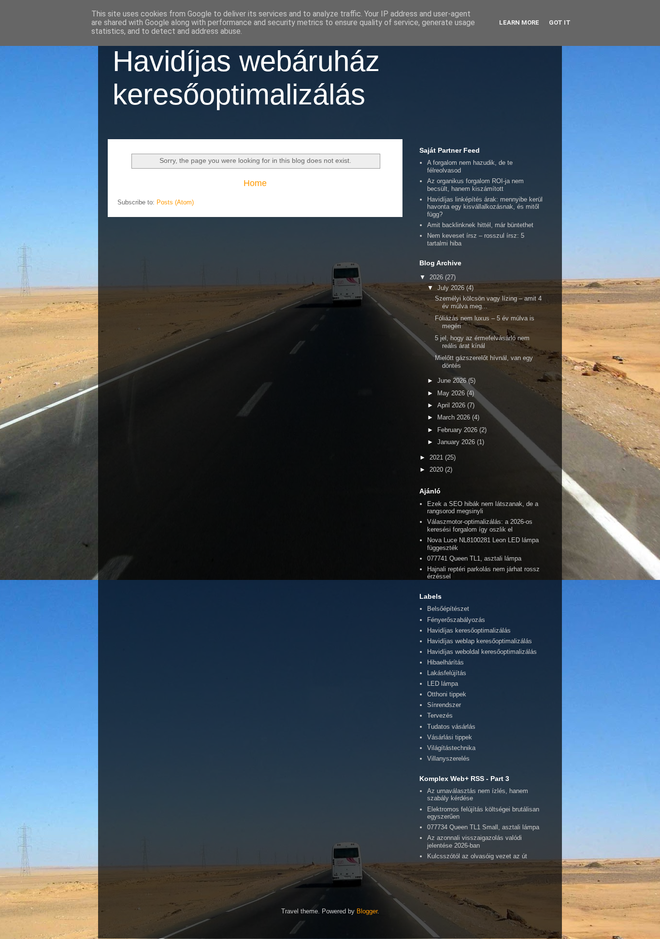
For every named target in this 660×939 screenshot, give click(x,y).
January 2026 (457, 442)
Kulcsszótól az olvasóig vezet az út (477, 856)
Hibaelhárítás (445, 662)
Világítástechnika (451, 747)
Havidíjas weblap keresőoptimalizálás (479, 641)
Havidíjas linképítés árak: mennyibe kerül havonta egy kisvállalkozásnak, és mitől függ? (485, 207)
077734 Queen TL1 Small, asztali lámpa (483, 827)
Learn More (519, 22)
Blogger (367, 911)
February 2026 (458, 429)
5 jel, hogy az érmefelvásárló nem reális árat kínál (482, 341)
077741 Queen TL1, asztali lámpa (474, 558)
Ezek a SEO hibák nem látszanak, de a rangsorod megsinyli (482, 507)
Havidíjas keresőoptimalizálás (469, 630)
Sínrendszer (444, 704)
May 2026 (452, 393)
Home (255, 183)
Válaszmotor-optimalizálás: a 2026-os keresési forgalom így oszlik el (479, 525)
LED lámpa (442, 683)
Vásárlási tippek (449, 737)
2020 (437, 469)
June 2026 (452, 380)
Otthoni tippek (446, 694)
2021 (437, 457)
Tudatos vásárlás (451, 726)
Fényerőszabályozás (456, 619)
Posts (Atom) (175, 202)
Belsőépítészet (448, 608)
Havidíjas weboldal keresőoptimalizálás (482, 651)
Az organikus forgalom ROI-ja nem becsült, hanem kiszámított (475, 184)
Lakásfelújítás (446, 673)
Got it (560, 22)
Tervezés (440, 715)
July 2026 (451, 287)
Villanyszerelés (448, 758)
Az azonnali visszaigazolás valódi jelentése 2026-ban (474, 841)
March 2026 (454, 417)
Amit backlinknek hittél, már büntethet (480, 225)
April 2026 (452, 405)
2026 (437, 277)
